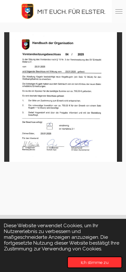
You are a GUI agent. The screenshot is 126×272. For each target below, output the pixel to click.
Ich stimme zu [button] (95, 262)
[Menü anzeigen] (119, 11)
